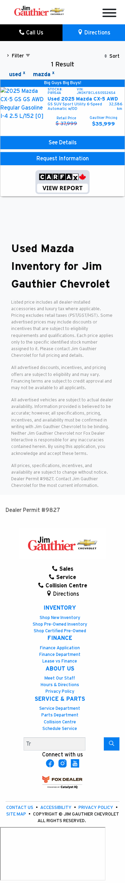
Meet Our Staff (59, 678)
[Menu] (109, 14)
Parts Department (59, 715)
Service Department (59, 708)
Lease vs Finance (59, 661)
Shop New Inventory (60, 618)
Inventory (59, 608)
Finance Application (60, 648)
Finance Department (60, 654)
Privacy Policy (59, 691)
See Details (63, 142)
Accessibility (56, 807)
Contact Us (20, 807)
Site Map (16, 814)
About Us (59, 669)
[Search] (111, 743)
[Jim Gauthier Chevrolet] (39, 10)
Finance (60, 638)
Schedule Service (59, 729)
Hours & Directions (60, 685)
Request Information (62, 158)
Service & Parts (60, 699)
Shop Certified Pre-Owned (60, 631)
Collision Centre (60, 722)
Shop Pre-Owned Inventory (60, 624)
